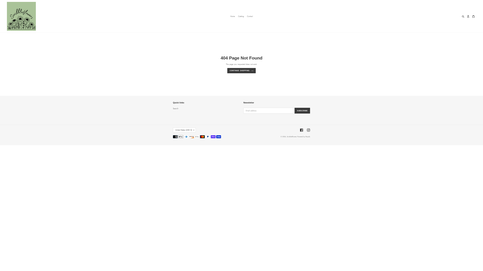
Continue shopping (240, 71)
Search (175, 108)
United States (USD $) (183, 130)
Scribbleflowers (292, 137)
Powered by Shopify (303, 137)
